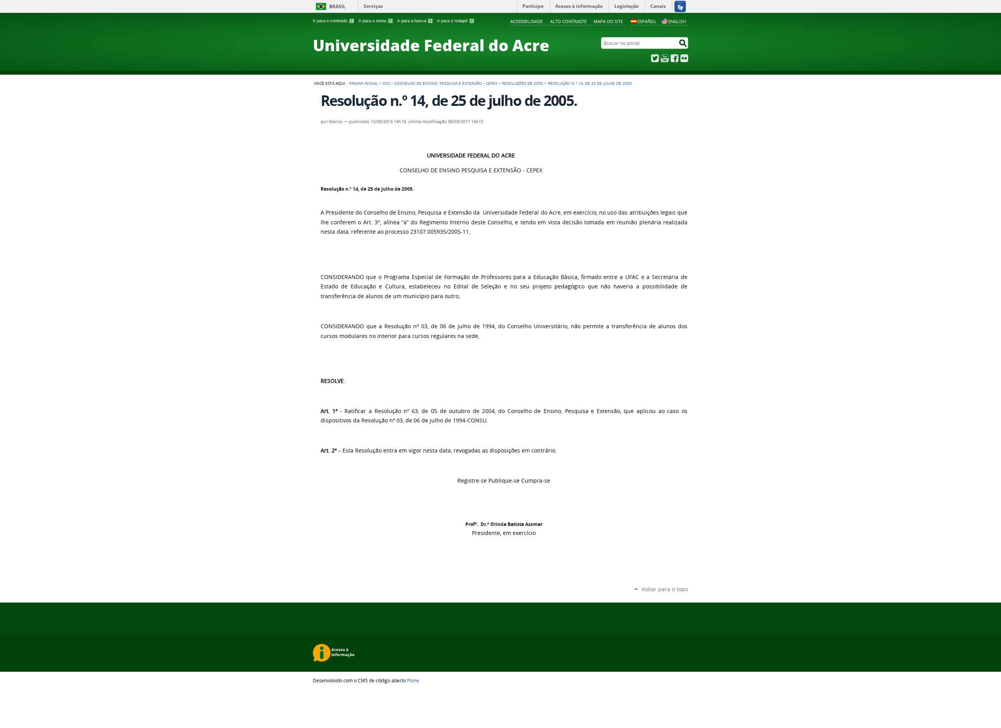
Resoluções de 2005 (522, 83)
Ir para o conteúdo (333, 20)
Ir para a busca (414, 20)
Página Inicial (363, 83)
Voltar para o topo (664, 589)
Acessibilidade (526, 21)
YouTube (665, 58)
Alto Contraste (568, 21)
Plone (413, 680)
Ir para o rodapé (455, 20)
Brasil (337, 6)
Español (647, 21)
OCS (386, 83)
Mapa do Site (608, 21)
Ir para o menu (375, 20)
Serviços (373, 6)
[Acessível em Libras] (679, 6)
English (677, 21)
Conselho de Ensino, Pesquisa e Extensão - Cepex (446, 83)
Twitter (655, 58)
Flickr (684, 58)
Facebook (674, 58)
